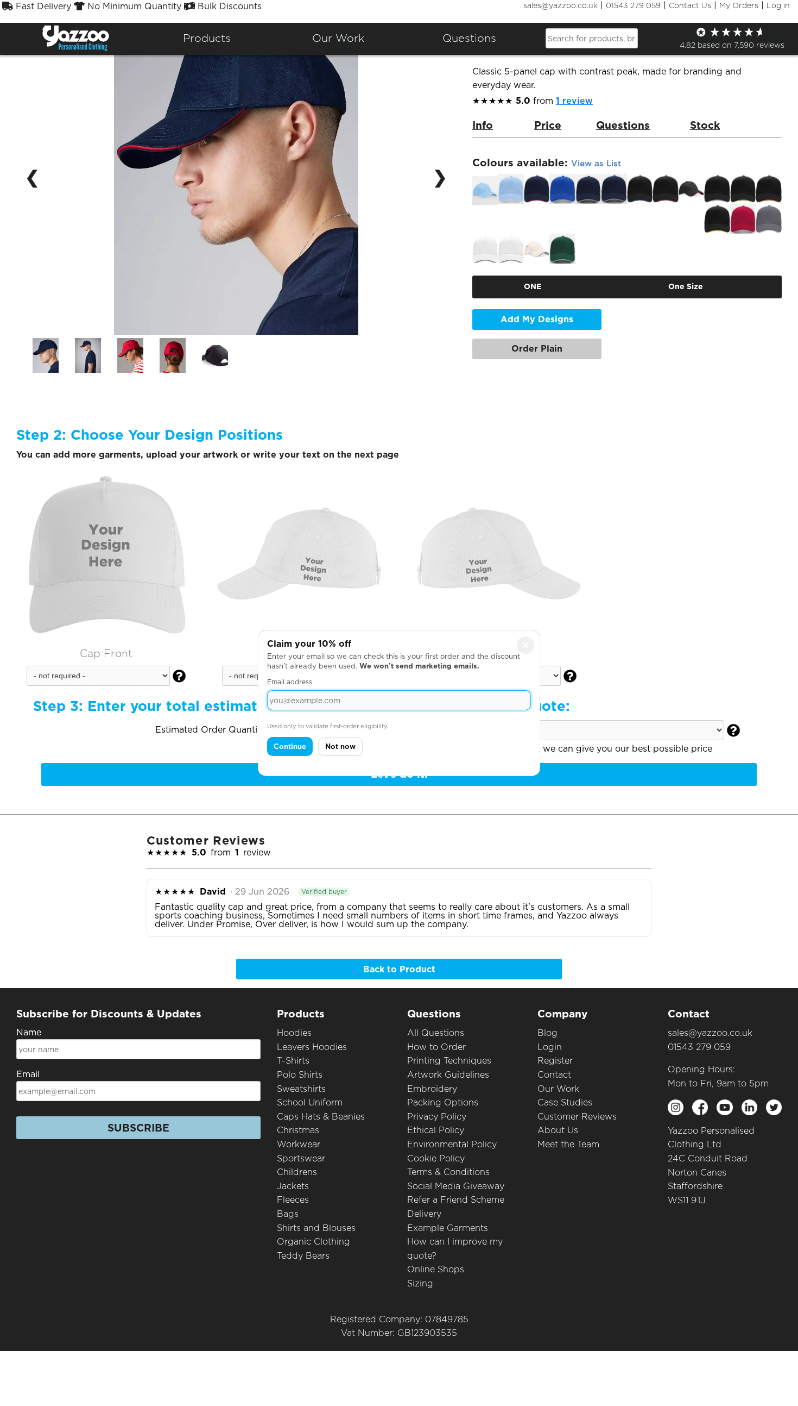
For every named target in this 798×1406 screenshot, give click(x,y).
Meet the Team (568, 1144)
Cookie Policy (436, 1158)
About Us (557, 1130)
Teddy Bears (303, 1256)
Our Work (558, 1089)
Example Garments (447, 1228)
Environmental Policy (452, 1144)
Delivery (424, 1214)
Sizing (420, 1283)
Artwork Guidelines (448, 1075)
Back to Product (399, 969)
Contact (554, 1075)
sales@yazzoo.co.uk (560, 5)
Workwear (298, 1144)
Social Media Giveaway (455, 1186)
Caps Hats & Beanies (321, 1116)
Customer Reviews (577, 1116)
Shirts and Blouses (316, 1228)
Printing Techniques (449, 1060)
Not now (340, 746)
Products (207, 38)
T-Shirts (293, 1060)
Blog (547, 1033)
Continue (290, 746)
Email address (289, 682)
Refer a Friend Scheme (455, 1200)
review (574, 101)
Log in (778, 5)
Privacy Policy (436, 1116)
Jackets (293, 1186)
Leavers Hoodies (312, 1047)
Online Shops (435, 1269)
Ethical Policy (435, 1130)
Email (28, 1074)
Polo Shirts (299, 1075)
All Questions (435, 1033)
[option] (45, 355)
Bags (288, 1214)
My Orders (738, 5)
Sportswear (301, 1158)
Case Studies (564, 1102)
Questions (469, 38)
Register (555, 1060)
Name (28, 1032)
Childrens (297, 1172)
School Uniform (310, 1102)
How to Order (436, 1047)
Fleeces (293, 1200)
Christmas (298, 1130)
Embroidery (432, 1089)
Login (549, 1047)
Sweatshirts (301, 1089)
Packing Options (442, 1102)
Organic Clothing (313, 1241)
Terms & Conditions (448, 1172)
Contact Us (690, 5)
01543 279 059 (633, 5)
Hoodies (294, 1033)
